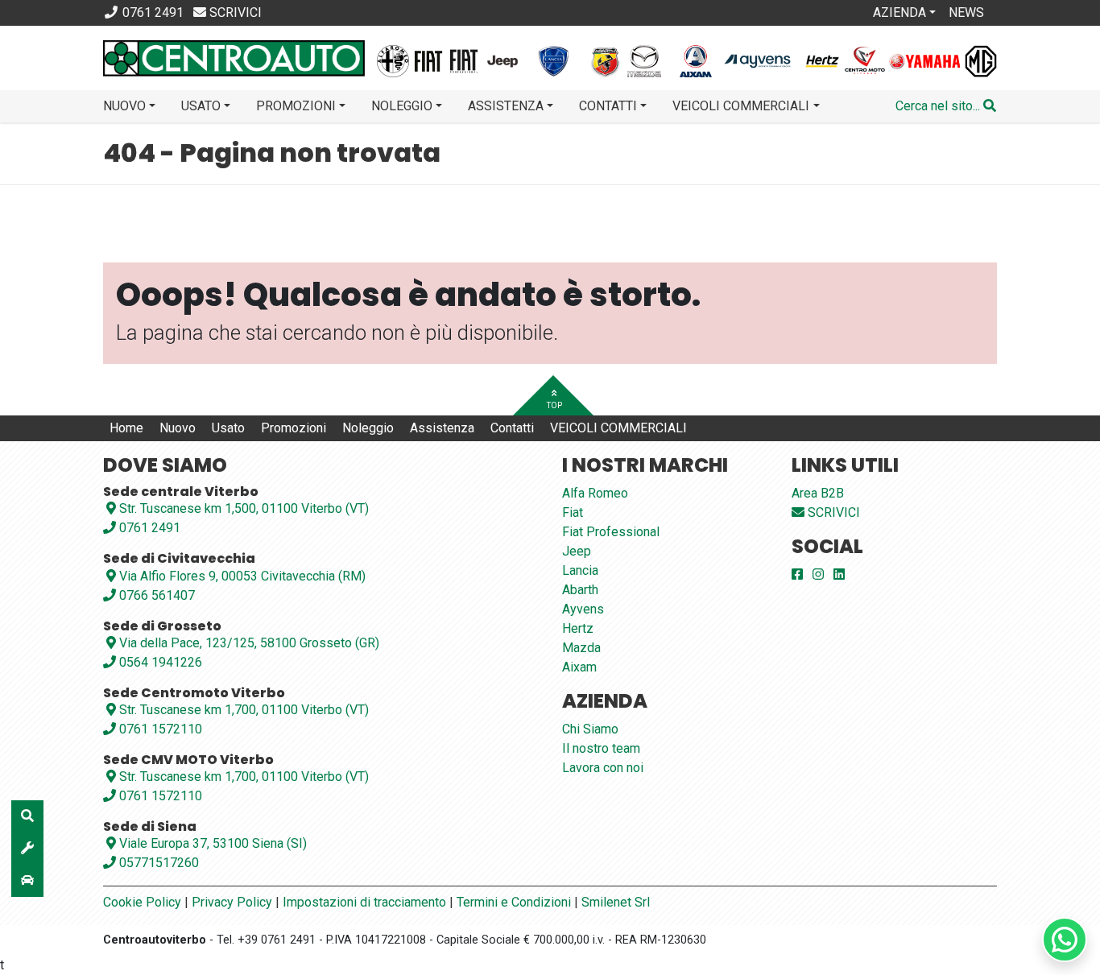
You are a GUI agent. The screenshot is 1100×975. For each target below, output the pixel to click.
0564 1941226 (159, 662)
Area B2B (818, 493)
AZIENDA (899, 12)
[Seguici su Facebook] (797, 574)
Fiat (572, 512)
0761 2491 (148, 527)
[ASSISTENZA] (27, 848)
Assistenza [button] (506, 106)
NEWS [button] (966, 12)
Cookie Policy (142, 902)
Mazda (581, 647)
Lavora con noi (602, 767)
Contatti (512, 428)
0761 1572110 (159, 729)
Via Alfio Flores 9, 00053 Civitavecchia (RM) (242, 576)
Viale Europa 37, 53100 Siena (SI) (213, 843)
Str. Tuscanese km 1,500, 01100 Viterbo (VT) (244, 508)
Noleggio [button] (401, 106)
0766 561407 (155, 595)
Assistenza (442, 428)
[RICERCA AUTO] (27, 816)
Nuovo (177, 428)
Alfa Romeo (595, 493)
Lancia (580, 570)
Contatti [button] (608, 106)
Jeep (576, 551)
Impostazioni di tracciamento (364, 902)
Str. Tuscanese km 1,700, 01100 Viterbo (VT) (244, 709)
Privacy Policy (232, 902)
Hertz (577, 628)
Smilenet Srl (615, 902)
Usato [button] (201, 106)
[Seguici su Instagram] (818, 574)
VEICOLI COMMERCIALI (618, 428)
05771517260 (157, 862)
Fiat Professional (611, 531)
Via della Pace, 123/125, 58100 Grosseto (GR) (249, 643)
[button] (946, 106)
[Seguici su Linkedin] (839, 574)
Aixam (579, 667)
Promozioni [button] (296, 106)
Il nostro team (601, 748)
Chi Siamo (590, 729)
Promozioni (293, 428)
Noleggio (368, 428)
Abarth (580, 589)
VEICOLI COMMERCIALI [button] (740, 106)
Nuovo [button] (124, 106)
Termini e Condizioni (514, 902)
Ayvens (583, 609)
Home (126, 428)
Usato (228, 428)
